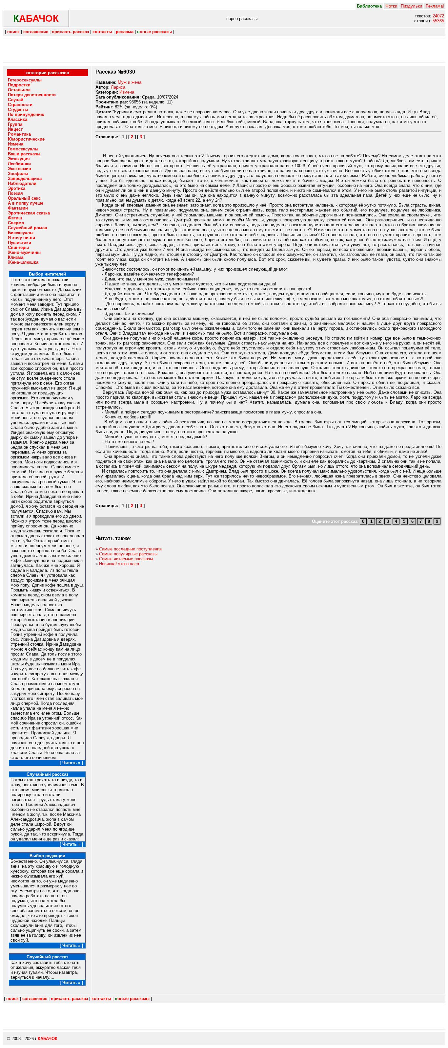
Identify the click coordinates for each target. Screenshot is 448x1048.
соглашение (35, 31)
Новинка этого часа (119, 563)
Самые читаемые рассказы (126, 558)
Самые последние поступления (130, 548)
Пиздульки (411, 6)
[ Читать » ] (71, 762)
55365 (438, 20)
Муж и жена (129, 82)
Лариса (118, 87)
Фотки (391, 6)
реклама (124, 31)
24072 (438, 15)
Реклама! (435, 6)
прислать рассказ (70, 31)
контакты (102, 31)
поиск (13, 31)
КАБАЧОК (47, 1038)
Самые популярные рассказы (128, 553)
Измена (126, 92)
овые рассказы (154, 31)
